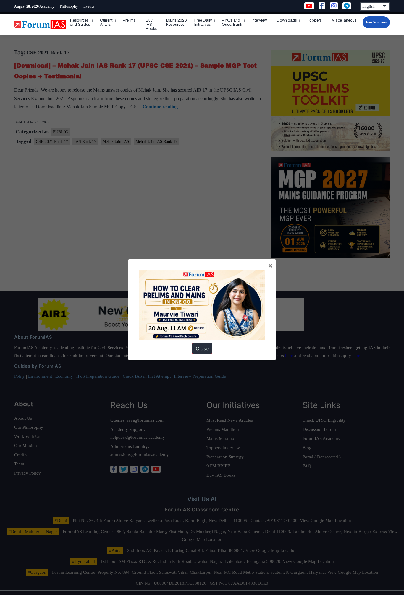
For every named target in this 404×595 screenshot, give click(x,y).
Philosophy (69, 6)
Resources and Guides (80, 22)
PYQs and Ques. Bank (232, 22)
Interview (259, 20)
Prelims (129, 20)
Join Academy (376, 22)
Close (202, 348)
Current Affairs (106, 22)
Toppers (314, 20)
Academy (46, 6)
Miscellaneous (344, 20)
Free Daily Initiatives (203, 22)
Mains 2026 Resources (176, 22)
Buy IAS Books (151, 24)
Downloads (287, 20)
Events (88, 6)
